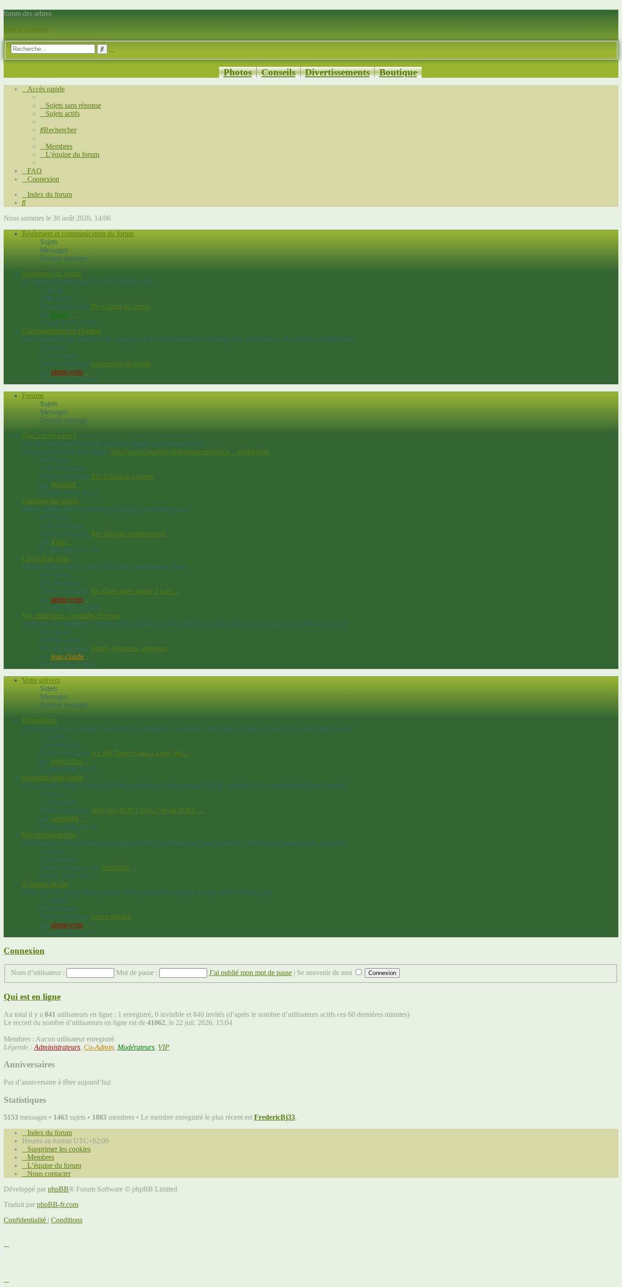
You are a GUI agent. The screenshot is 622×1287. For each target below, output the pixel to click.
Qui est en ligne (32, 996)
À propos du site (45, 884)
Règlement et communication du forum (78, 233)
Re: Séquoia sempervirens (128, 534)
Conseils (278, 72)
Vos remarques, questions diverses (71, 615)
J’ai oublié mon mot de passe (250, 972)
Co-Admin (99, 1047)
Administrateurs (57, 1047)
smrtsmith (65, 818)
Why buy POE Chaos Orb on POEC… (147, 810)
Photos (238, 72)
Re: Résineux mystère (122, 476)
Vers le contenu (26, 29)
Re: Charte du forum (120, 306)
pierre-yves (67, 372)
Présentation (39, 720)
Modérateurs (135, 1047)
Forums (33, 395)
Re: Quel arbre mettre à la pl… (135, 591)
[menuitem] (70, 105)
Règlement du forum (51, 273)
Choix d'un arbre (46, 558)
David (60, 314)
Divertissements (337, 72)
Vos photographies (48, 835)
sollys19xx (66, 761)
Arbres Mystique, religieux (129, 648)
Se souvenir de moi (325, 972)
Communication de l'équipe (61, 331)
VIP (163, 1047)
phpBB (58, 1189)
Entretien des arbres (50, 501)
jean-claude (67, 656)
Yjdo (58, 542)
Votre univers (41, 680)
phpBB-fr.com (57, 1204)
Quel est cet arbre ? (49, 435)
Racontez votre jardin (52, 777)
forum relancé (111, 916)
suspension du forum (121, 363)
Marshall (63, 484)
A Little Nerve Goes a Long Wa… (140, 753)
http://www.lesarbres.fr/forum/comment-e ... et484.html (190, 452)
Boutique (398, 72)
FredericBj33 (274, 1117)
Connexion (24, 950)
